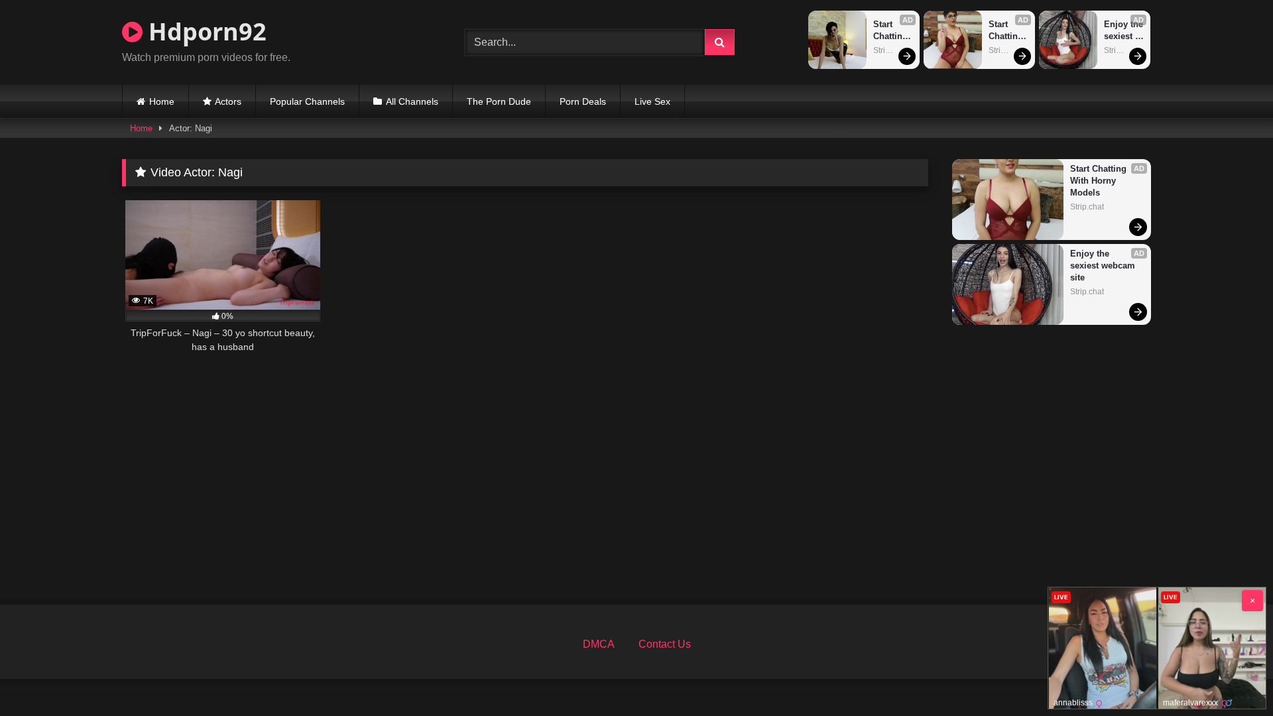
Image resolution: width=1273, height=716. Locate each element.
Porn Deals (583, 101)
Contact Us (664, 644)
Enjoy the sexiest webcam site (1124, 30)
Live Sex (652, 101)
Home (161, 101)
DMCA (599, 644)
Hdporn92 (205, 31)
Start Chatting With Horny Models (891, 30)
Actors (228, 101)
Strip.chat (890, 50)
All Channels (412, 101)
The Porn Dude (499, 101)
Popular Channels (307, 101)
